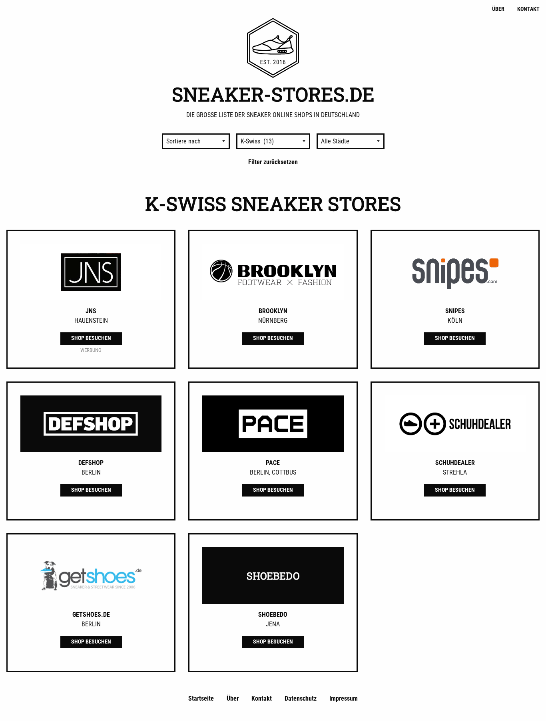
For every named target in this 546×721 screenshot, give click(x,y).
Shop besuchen (91, 338)
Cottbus (284, 472)
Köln (455, 320)
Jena (273, 624)
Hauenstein (91, 320)
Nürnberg (272, 320)
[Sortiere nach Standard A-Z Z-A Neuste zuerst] (196, 141)
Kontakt (528, 9)
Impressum (343, 698)
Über (498, 9)
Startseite (201, 698)
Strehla (455, 472)
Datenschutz (301, 698)
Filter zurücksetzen (273, 162)
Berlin (91, 472)
